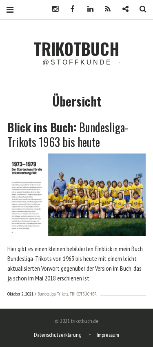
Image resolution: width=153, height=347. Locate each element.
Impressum (108, 334)
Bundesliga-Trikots (53, 294)
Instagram (52, 9)
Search (140, 9)
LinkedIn (87, 9)
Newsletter (122, 9)
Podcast (105, 9)
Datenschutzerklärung (58, 334)
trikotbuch (77, 48)
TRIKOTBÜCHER (83, 294)
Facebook (70, 9)
